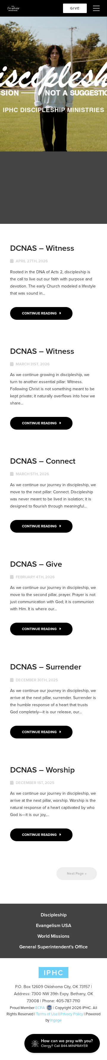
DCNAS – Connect (42, 461)
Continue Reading (40, 313)
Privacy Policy (71, 1014)
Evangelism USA (53, 925)
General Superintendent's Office (53, 947)
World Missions (53, 936)
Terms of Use (47, 1014)
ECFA (40, 1008)
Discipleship (54, 915)
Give (75, 8)
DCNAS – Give (36, 564)
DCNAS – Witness (42, 248)
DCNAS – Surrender (45, 666)
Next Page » (76, 873)
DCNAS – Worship (42, 769)
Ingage (56, 1020)
